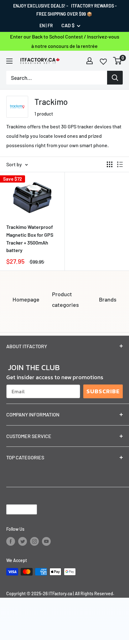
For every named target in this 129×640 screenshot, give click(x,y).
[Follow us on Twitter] (22, 541)
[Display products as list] (120, 164)
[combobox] (56, 78)
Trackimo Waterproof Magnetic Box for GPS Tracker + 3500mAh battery (29, 238)
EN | (43, 25)
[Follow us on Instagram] (34, 541)
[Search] (115, 78)
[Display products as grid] (109, 164)
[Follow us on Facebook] (10, 541)
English (16, 509)
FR (50, 25)
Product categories (65, 299)
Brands (107, 299)
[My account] (89, 60)
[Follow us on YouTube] (46, 541)
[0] (117, 61)
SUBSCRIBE (103, 391)
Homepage (26, 299)
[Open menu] (9, 61)
